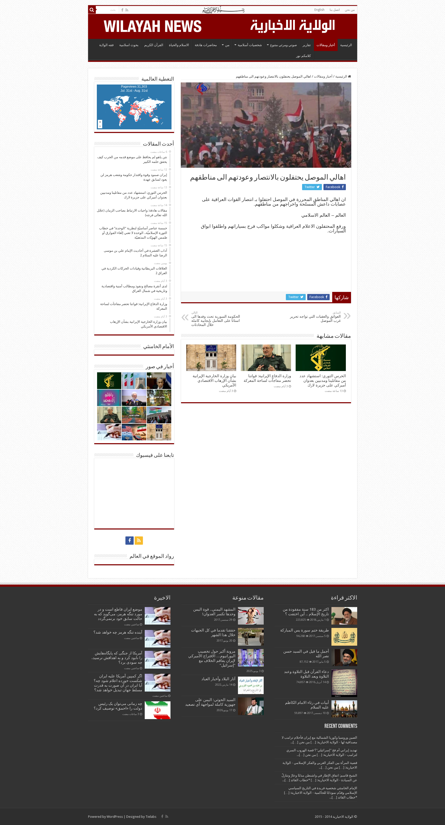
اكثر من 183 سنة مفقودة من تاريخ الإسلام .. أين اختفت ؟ (306, 611)
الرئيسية (346, 45)
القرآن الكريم (153, 45)
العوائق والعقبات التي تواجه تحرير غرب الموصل (315, 317)
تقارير (307, 45)
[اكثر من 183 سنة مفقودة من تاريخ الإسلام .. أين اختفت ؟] (344, 616)
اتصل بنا (335, 10)
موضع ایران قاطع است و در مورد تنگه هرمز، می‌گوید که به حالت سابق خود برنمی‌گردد (118, 614)
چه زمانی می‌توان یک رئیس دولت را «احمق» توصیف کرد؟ (118, 706)
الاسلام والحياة (179, 45)
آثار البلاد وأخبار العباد (218, 679)
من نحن (350, 10)
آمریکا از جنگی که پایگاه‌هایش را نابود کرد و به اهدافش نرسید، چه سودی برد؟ (116, 658)
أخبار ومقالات (325, 45)
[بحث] (92, 10)
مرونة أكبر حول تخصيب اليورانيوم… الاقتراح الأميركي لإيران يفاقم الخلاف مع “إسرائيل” (211, 658)
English (319, 10)
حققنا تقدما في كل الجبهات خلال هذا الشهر (213, 632)
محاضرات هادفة (206, 45)
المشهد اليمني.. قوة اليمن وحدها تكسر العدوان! (214, 611)
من (227, 45)
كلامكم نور (303, 56)
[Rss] (127, 10)
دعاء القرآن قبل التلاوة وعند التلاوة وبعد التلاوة (306, 674)
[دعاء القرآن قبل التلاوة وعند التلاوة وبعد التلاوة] (344, 683)
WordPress (115, 817)
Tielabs (151, 817)
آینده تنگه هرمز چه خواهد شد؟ (117, 632)
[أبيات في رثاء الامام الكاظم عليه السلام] (344, 709)
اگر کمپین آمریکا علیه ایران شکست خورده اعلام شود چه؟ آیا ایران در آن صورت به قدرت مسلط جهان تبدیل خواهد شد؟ (118, 683)
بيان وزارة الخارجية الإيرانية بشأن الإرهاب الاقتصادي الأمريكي (214, 381)
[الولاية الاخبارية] (293, 25)
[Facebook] (122, 10)
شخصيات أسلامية (250, 45)
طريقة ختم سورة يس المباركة (304, 630)
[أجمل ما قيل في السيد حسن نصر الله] (344, 657)
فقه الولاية (106, 45)
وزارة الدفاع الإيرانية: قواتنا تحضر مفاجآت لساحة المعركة (267, 378)
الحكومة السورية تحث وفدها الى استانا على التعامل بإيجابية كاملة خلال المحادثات (215, 319)
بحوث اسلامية (129, 45)
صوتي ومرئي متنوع (283, 45)
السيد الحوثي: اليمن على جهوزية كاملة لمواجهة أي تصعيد (210, 702)
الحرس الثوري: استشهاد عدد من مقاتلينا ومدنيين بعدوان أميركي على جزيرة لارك (322, 381)
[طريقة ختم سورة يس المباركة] (344, 636)
